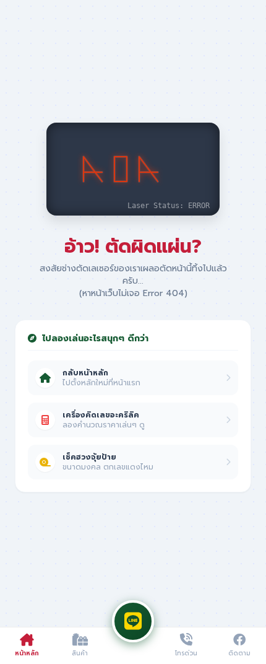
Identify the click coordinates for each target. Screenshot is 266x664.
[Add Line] (133, 621)
